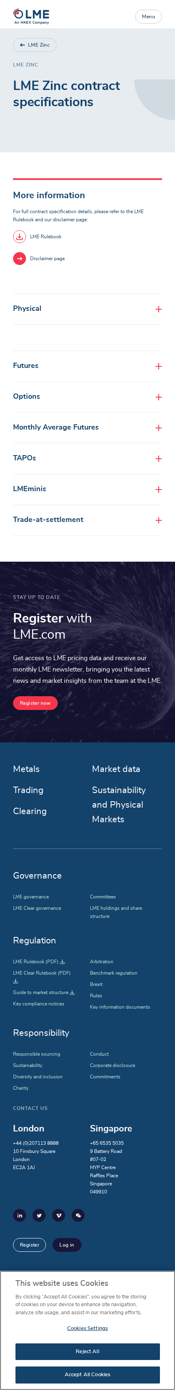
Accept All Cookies (87, 1374)
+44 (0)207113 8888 (36, 1143)
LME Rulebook (45, 236)
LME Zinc (39, 45)
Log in (66, 1244)
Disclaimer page (47, 258)
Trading (28, 790)
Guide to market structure (43, 992)
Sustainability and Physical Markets (119, 805)
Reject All (87, 1351)
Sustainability (27, 1065)
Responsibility (41, 1033)
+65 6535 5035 (107, 1143)
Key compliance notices (38, 1003)
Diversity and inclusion (38, 1076)
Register (29, 1244)
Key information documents (120, 1007)
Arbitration (102, 961)
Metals (26, 769)
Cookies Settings (87, 1328)
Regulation (34, 940)
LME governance (31, 896)
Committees (103, 896)
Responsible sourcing (36, 1054)
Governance (37, 875)
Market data (116, 769)
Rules (96, 995)
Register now (35, 703)
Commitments (105, 1076)
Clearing (30, 811)
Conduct (99, 1054)
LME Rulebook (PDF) (39, 961)
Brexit (96, 984)
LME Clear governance (37, 908)
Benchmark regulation (114, 973)
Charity (20, 1088)
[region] (87, 1330)
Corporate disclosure (112, 1065)
